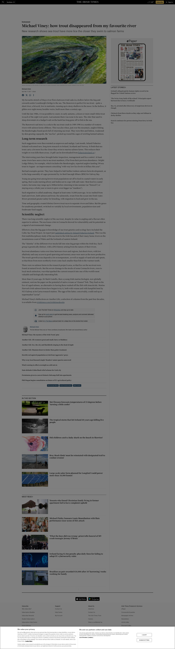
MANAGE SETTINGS (144, 640)
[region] (87, 637)
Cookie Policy (28, 641)
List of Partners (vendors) (86, 637)
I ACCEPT (144, 635)
